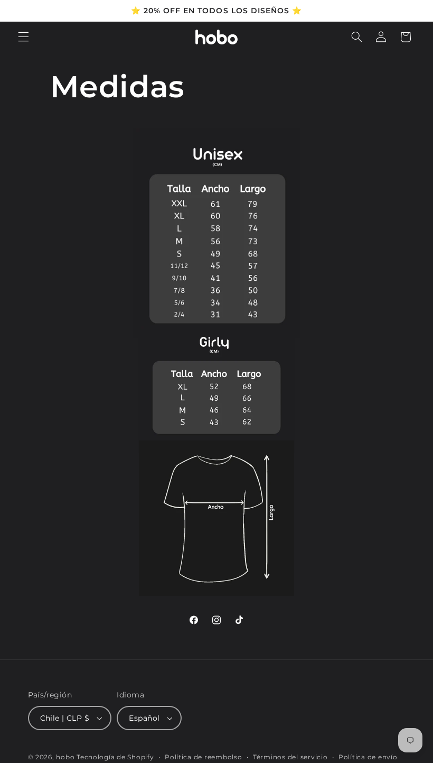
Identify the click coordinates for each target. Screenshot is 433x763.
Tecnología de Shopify (115, 757)
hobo (66, 757)
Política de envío (368, 757)
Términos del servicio (290, 757)
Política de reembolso (203, 757)
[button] (23, 37)
